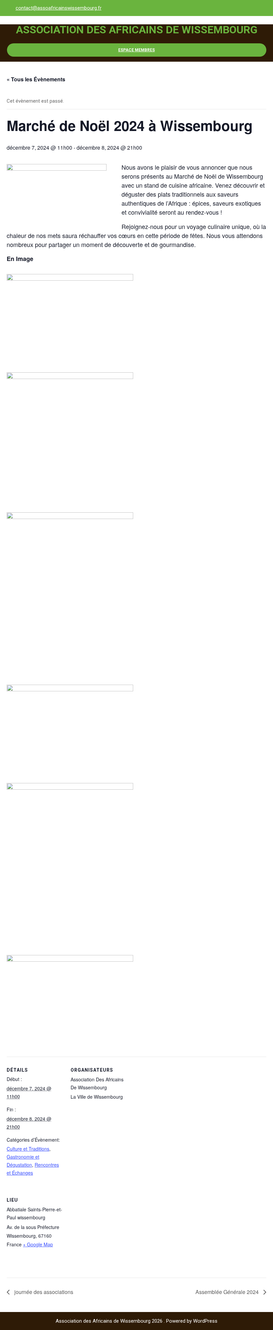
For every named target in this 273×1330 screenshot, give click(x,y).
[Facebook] (259, 8)
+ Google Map (38, 1244)
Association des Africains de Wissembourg (136, 29)
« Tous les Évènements (36, 79)
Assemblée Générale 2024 (227, 1292)
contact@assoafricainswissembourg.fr (59, 8)
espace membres (136, 50)
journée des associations (43, 1292)
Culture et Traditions (28, 1148)
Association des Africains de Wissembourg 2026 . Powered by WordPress (136, 1321)
